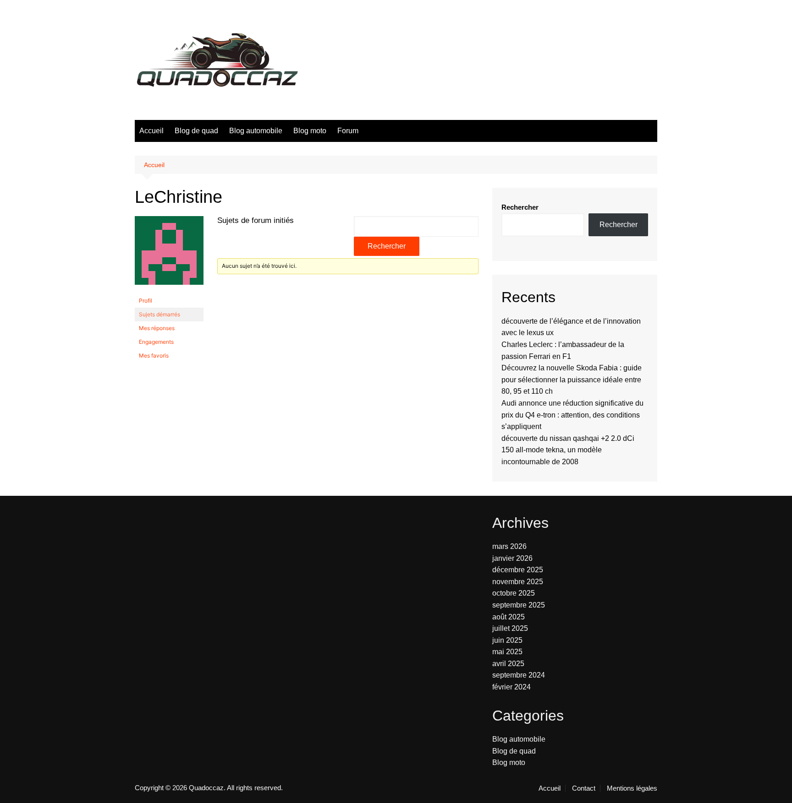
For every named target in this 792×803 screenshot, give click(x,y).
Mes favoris (154, 355)
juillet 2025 (510, 628)
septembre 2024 (518, 675)
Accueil (151, 131)
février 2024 (511, 687)
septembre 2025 (518, 605)
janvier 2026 (512, 558)
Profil (145, 300)
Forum (347, 131)
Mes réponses (157, 328)
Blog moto (309, 131)
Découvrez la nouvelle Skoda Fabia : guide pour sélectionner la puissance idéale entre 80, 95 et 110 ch (571, 379)
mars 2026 (509, 546)
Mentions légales (632, 788)
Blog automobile (255, 131)
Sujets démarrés (159, 314)
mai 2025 (507, 652)
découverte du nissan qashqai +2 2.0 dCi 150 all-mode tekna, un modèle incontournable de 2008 (567, 450)
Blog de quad (196, 131)
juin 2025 (507, 640)
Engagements (156, 341)
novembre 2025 (517, 582)
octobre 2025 (513, 593)
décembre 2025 (517, 570)
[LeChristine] (169, 254)
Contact (583, 788)
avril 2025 (508, 663)
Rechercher (520, 207)
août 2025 (508, 617)
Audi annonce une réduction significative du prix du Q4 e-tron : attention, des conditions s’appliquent (572, 414)
